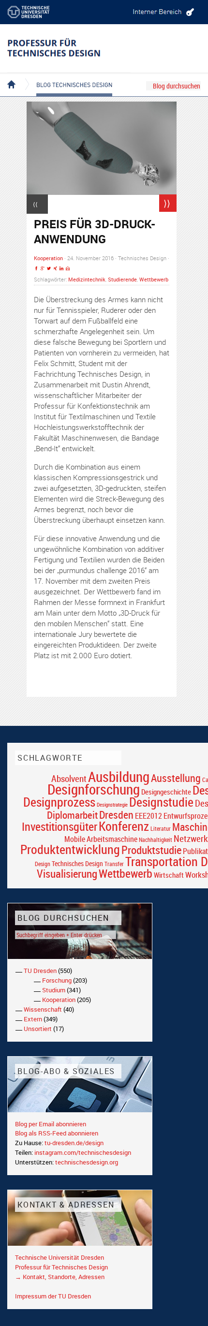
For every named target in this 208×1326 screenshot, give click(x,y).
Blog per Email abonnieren (50, 1124)
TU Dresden (40, 970)
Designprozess (59, 801)
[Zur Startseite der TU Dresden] (36, 12)
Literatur (160, 829)
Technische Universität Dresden (59, 1257)
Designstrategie (112, 804)
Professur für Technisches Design (61, 1267)
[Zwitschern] (48, 268)
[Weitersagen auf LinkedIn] (61, 268)
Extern (33, 1019)
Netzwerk (191, 838)
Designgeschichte (166, 791)
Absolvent (69, 778)
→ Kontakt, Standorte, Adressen (59, 1276)
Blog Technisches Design (66, 76)
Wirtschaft (169, 875)
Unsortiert (38, 1028)
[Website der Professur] (69, 48)
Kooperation (48, 258)
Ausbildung (118, 776)
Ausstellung (176, 778)
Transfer (114, 864)
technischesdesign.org (86, 1162)
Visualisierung (67, 873)
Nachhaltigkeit (155, 839)
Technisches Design (77, 863)
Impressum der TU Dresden (53, 1296)
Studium (53, 990)
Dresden (116, 815)
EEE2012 (148, 815)
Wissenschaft (43, 1009)
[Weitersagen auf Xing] (55, 268)
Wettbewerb (153, 279)
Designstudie (161, 801)
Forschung (57, 980)
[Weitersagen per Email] (67, 268)
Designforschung (93, 789)
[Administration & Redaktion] (162, 12)
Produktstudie (151, 849)
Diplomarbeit (72, 815)
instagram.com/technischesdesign (82, 1152)
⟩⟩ (166, 203)
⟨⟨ (35, 204)
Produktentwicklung (70, 849)
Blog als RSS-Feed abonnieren (56, 1133)
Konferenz (124, 826)
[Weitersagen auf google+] (42, 268)
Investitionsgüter (59, 826)
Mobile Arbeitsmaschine (100, 839)
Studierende (122, 279)
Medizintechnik (86, 279)
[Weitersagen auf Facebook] (36, 268)
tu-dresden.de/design (74, 1142)
